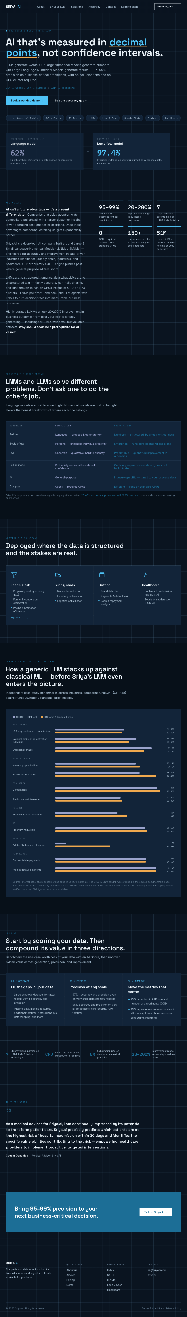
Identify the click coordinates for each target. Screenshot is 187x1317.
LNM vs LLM (58, 6)
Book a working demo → (27, 100)
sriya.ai (152, 1275)
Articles (70, 1275)
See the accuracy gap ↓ (71, 100)
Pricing (70, 1279)
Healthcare (113, 1289)
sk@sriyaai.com (157, 1270)
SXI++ (111, 1275)
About (41, 6)
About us (71, 1270)
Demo (70, 1284)
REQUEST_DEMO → (167, 6)
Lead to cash (129, 6)
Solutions (77, 6)
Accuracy (94, 6)
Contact (111, 6)
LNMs (110, 1270)
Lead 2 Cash (114, 1284)
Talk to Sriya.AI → (156, 1212)
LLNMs (111, 1279)
